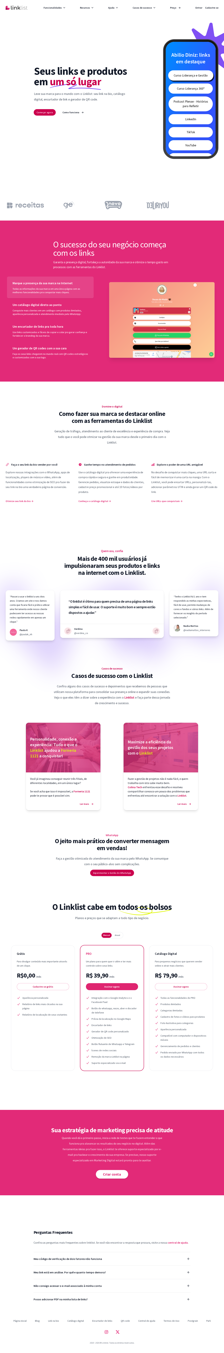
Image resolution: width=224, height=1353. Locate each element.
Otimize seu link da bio (19, 501)
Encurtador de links (102, 1320)
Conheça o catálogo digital (94, 501)
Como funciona (73, 112)
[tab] (50, 287)
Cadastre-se (211, 7)
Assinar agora (112, 986)
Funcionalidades (53, 7)
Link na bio (53, 1320)
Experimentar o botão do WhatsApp (112, 872)
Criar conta (112, 1174)
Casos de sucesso (142, 7)
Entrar (198, 7)
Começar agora (44, 112)
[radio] (107, 935)
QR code (125, 1320)
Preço (175, 7)
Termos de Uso (171, 1320)
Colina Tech (135, 787)
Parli (208, 1320)
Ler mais (86, 803)
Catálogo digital (75, 1320)
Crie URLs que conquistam (167, 501)
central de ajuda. (178, 1242)
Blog (37, 1320)
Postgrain (193, 1320)
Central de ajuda (146, 1320)
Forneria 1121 (82, 791)
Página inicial (20, 1320)
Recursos (85, 7)
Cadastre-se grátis (43, 986)
